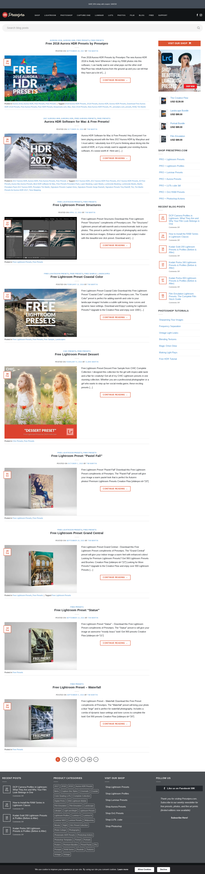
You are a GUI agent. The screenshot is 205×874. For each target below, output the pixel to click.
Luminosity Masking (113, 184)
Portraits (87, 840)
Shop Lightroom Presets (117, 787)
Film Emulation (60, 806)
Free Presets (83, 40)
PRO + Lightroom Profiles (171, 166)
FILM (132, 15)
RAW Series (69, 850)
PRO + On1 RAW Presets (172, 192)
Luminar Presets (75, 820)
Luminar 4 (76, 815)
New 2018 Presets (79, 107)
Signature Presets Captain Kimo (64, 187)
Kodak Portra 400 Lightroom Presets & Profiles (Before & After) (182, 281)
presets (128, 107)
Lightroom (50, 15)
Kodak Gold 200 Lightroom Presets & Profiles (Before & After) (182, 249)
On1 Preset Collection (79, 825)
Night (65, 825)
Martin (139, 184)
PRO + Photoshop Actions (172, 198)
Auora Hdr (15, 184)
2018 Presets (92, 104)
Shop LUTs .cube (114, 819)
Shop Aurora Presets (116, 806)
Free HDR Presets (45, 107)
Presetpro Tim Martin (41, 187)
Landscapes (104, 274)
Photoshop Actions (85, 835)
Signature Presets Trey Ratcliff (117, 187)
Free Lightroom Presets (69, 202)
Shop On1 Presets (115, 813)
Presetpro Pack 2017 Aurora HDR (18, 187)
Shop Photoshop (114, 826)
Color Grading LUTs (62, 796)
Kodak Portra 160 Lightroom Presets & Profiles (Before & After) (182, 265)
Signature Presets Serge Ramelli (91, 187)
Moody (57, 825)
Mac (69, 107)
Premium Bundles (70, 845)
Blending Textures (167, 339)
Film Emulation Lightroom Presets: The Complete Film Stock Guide (182, 296)
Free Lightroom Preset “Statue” (76, 610)
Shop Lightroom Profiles (117, 793)
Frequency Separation (170, 326)
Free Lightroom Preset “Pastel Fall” (76, 455)
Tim (132, 187)
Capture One (83, 15)
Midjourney (89, 820)
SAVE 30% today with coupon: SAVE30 (102, 4)
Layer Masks (98, 184)
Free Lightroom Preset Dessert (77, 354)
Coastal (95, 791)
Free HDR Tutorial (168, 359)
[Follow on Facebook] (197, 15)
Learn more (123, 869)
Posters (57, 845)
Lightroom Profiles (61, 815)
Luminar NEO (60, 820)
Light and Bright (70, 811)
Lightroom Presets (87, 811)
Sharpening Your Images (171, 319)
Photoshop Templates (63, 840)
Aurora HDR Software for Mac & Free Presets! (77, 121)
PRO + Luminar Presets (171, 172)
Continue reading (115, 80)
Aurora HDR (69, 40)
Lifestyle (57, 811)
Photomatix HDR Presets (64, 835)
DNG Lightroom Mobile (77, 801)
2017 (56, 786)
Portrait (78, 840)
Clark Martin (92, 362)
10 (89, 759)
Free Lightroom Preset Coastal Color (77, 276)
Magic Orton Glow (168, 346)
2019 (71, 786)
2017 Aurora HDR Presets (127, 181)
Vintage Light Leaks (168, 333)
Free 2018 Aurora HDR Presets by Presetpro (77, 43)
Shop (37, 15)
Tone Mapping (35, 190)
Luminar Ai (87, 815)
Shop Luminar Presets (116, 800)
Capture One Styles (70, 791)
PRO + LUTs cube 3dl (170, 185)
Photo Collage (60, 830)
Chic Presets (69, 351)
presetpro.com (119, 107)
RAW (134, 107)
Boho (56, 791)
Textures (90, 850)
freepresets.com (60, 107)
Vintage (57, 854)
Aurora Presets (26, 184)
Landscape (89, 806)
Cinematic (84, 791)
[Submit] (198, 28)
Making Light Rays (168, 352)
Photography (74, 830)
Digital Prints (59, 801)
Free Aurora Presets (29, 107)
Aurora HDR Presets (117, 104)
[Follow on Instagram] (201, 15)
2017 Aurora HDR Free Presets (103, 181)
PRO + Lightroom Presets (172, 159)
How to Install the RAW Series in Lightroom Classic (183, 235)
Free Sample (90, 274)
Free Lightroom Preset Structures (77, 205)
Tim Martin (93, 51)
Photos (121, 15)
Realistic (80, 850)
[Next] (95, 759)
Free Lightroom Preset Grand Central (76, 533)
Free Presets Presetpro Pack (68, 184)
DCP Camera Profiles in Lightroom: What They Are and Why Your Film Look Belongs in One (184, 219)
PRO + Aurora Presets (170, 179)
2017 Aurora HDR (51, 118)
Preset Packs (86, 845)
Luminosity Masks (129, 184)
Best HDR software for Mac (44, 184)
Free (151, 15)
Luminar (99, 15)
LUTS (110, 15)
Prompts (57, 850)
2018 (64, 786)
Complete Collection (82, 796)
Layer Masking (86, 184)
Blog (142, 15)
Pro (95, 845)
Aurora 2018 (56, 40)
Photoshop (66, 15)
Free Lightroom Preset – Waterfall (77, 687)
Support (162, 15)
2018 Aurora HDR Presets (75, 104)
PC (110, 107)
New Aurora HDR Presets (98, 107)
